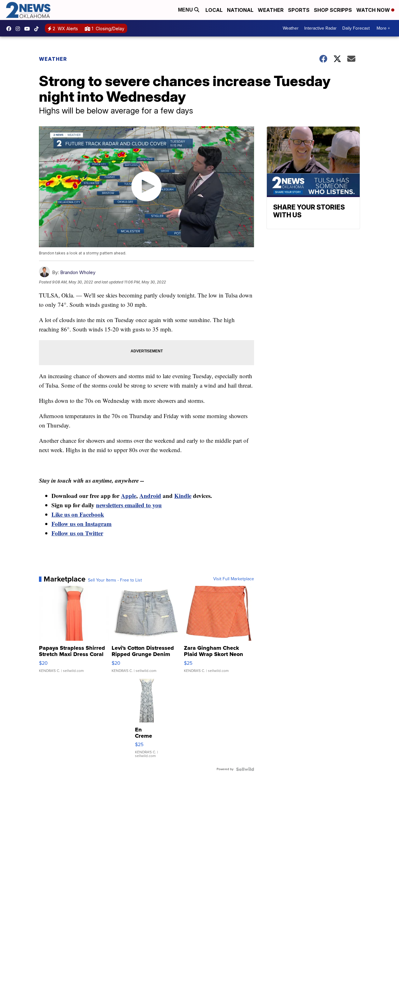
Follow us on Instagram (81, 523)
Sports (299, 10)
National (240, 10)
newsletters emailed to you (129, 505)
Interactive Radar (320, 28)
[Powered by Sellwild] (245, 769)
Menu (186, 9)
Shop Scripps (333, 10)
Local (214, 10)
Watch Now (373, 10)
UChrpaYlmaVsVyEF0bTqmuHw (28, 28)
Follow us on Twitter (77, 533)
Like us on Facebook (77, 514)
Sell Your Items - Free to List (115, 580)
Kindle (182, 495)
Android (150, 495)
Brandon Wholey (77, 272)
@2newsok (38, 28)
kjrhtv (10, 28)
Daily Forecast (356, 28)
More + (383, 28)
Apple (128, 495)
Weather (271, 10)
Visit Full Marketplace (233, 579)
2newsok (19, 28)
